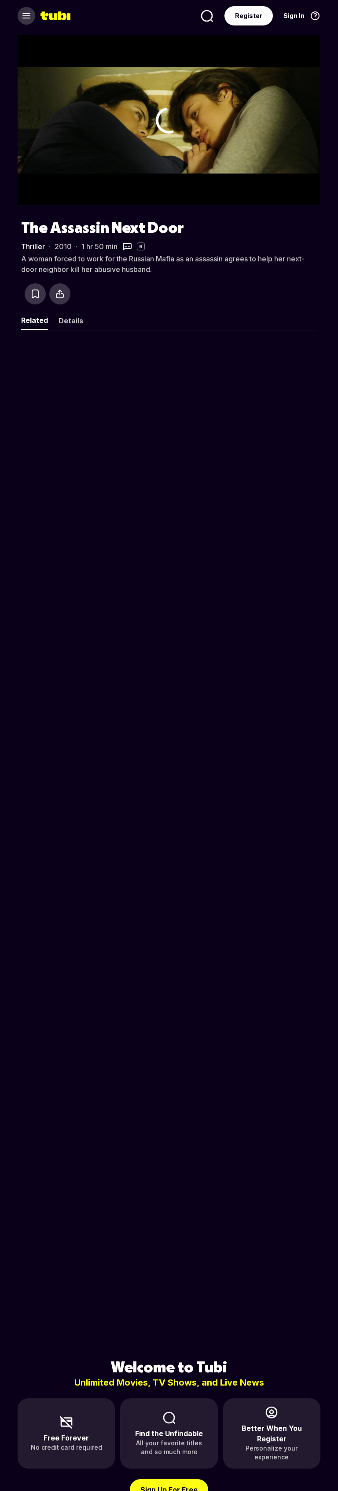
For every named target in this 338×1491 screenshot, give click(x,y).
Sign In (294, 15)
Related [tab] (34, 320)
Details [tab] (71, 320)
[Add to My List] (35, 293)
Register (248, 15)
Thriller (33, 246)
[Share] (59, 293)
